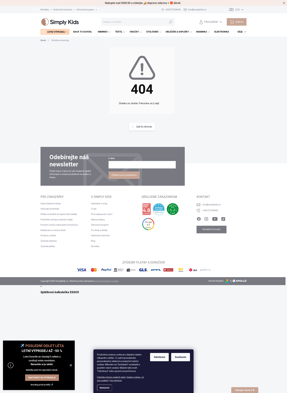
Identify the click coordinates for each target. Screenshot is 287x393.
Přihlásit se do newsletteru (124, 175)
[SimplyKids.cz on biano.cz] (146, 209)
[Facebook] (199, 218)
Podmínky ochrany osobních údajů (111, 377)
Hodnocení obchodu (62, 9)
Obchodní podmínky (50, 209)
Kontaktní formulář (211, 229)
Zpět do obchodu (144, 126)
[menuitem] (55, 32)
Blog (93, 241)
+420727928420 (210, 210)
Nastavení (104, 388)
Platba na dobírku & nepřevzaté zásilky (59, 214)
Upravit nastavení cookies (107, 281)
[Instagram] (206, 218)
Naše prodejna (98, 219)
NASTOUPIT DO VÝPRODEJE (42, 377)
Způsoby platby (48, 246)
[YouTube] (215, 218)
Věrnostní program (85, 9)
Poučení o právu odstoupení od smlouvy (59, 225)
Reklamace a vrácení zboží (53, 230)
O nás (93, 209)
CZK (237, 9)
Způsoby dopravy (49, 241)
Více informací (116, 381)
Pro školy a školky (99, 230)
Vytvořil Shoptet (215, 281)
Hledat (171, 22)
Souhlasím (180, 357)
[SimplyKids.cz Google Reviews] (148, 224)
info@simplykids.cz (212, 204)
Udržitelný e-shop (99, 203)
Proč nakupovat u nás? (101, 214)
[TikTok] (223, 218)
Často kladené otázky (51, 203)
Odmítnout (159, 357)
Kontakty (45, 9)
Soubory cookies (48, 235)
